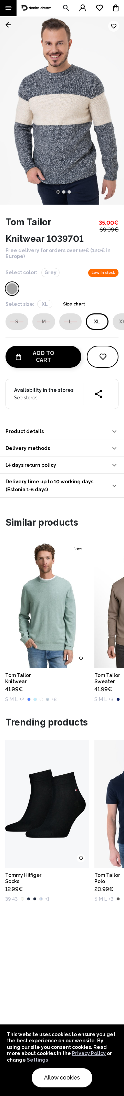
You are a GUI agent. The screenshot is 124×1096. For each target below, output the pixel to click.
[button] (62, 431)
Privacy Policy (89, 1053)
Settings (37, 1060)
